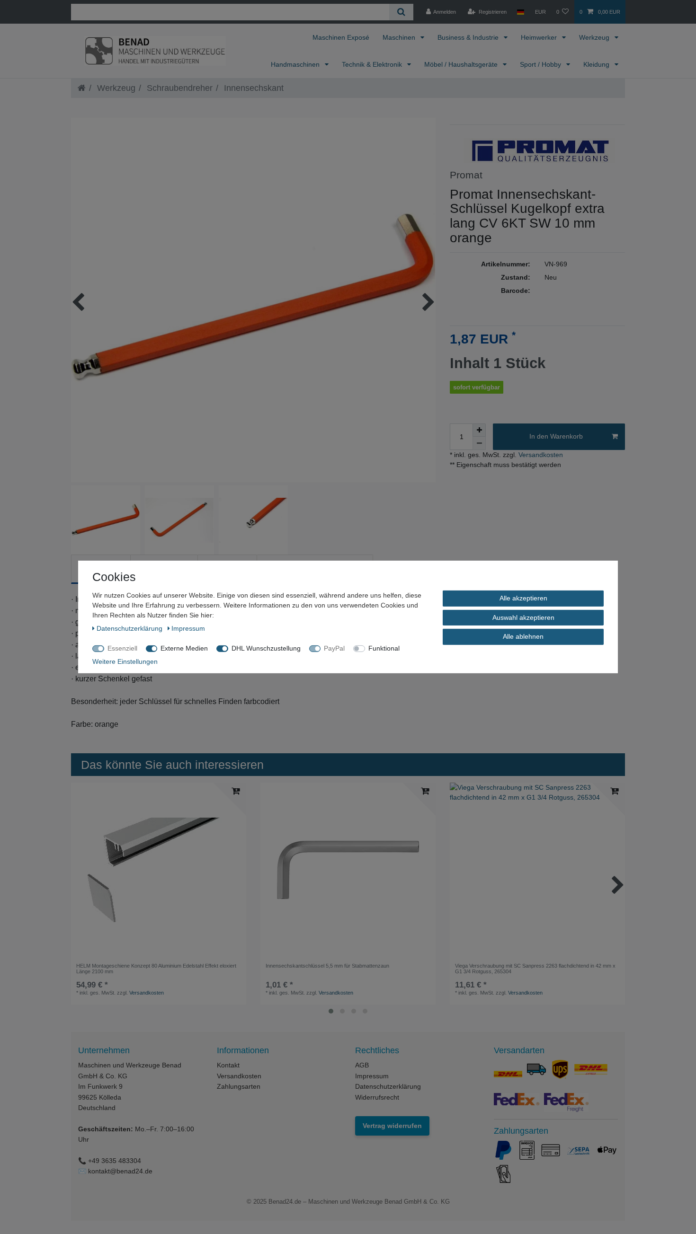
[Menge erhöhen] (479, 430)
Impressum (372, 1076)
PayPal (334, 648)
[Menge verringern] (479, 443)
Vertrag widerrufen (392, 1125)
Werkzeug (595, 37)
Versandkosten (540, 454)
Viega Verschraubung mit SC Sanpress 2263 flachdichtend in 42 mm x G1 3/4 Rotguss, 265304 (535, 968)
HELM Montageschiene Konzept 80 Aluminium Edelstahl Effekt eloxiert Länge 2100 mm (156, 968)
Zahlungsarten (238, 1086)
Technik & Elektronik (373, 64)
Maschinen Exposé (340, 37)
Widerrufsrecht (377, 1097)
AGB (362, 1065)
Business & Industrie (468, 37)
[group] (158, 870)
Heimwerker (540, 37)
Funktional (384, 648)
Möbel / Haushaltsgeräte (462, 64)
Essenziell (122, 648)
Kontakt (228, 1065)
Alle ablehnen (523, 636)
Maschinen (400, 37)
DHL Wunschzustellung (266, 648)
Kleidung (597, 64)
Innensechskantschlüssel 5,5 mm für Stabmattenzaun (327, 966)
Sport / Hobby (541, 64)
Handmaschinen (296, 64)
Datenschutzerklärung (388, 1086)
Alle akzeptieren (523, 598)
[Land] (520, 12)
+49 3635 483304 (114, 1160)
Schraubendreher (178, 88)
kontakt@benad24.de (120, 1171)
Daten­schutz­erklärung (130, 628)
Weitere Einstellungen (125, 661)
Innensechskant (253, 88)
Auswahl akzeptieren (523, 617)
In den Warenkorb (556, 436)
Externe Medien (184, 648)
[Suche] (401, 12)
